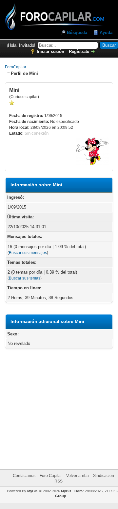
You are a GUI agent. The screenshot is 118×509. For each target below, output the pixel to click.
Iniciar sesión (50, 51)
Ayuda (106, 32)
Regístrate (79, 51)
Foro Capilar (51, 475)
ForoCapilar (15, 67)
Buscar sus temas (24, 278)
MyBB (32, 491)
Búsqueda (77, 32)
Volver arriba (77, 475)
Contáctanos (24, 475)
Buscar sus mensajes (28, 252)
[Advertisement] (66, 410)
